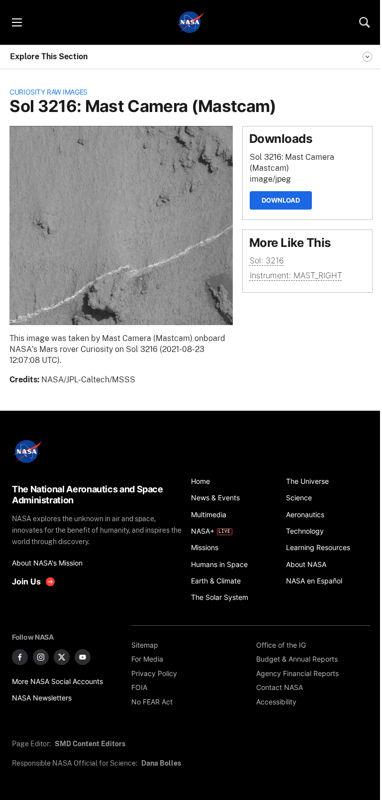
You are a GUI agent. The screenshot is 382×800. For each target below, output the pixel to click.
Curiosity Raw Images (48, 92)
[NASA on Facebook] (20, 657)
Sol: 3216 (267, 260)
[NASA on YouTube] (83, 657)
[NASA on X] (62, 657)
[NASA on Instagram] (41, 657)
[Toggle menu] (16, 22)
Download (281, 200)
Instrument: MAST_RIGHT (296, 275)
